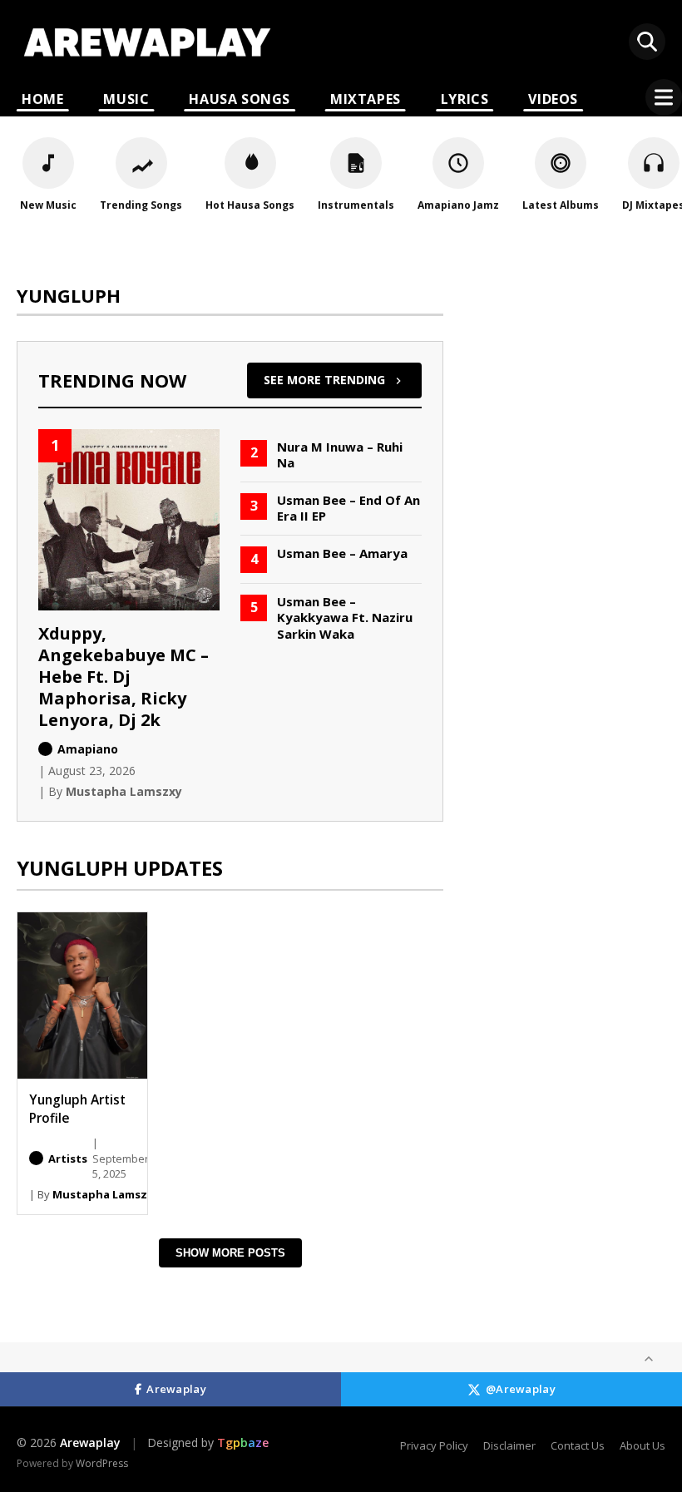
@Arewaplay (521, 1388)
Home (42, 99)
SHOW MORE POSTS (230, 1253)
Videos (553, 99)
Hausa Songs (239, 99)
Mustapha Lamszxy (106, 1194)
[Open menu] (663, 97)
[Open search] (647, 41)
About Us (642, 1445)
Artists (67, 1158)
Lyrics (465, 99)
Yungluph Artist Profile (77, 1108)
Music (126, 99)
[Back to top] (648, 1359)
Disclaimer (509, 1445)
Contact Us (578, 1445)
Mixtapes (365, 99)
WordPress (102, 1463)
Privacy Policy (434, 1445)
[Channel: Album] (36, 1158)
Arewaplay (176, 1388)
